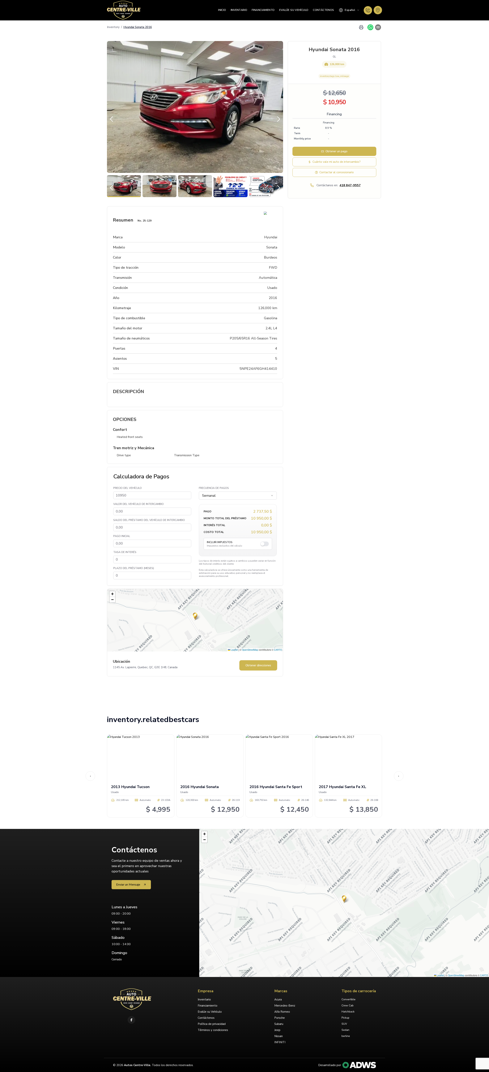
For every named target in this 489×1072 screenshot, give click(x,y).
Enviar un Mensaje (128, 885)
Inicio (222, 10)
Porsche (279, 1018)
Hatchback (348, 1011)
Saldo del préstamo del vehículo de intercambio (149, 520)
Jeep (277, 1030)
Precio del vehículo (127, 488)
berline (346, 1036)
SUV (344, 1024)
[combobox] (349, 10)
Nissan (278, 1036)
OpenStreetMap (250, 649)
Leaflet (234, 649)
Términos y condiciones (213, 1030)
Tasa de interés (124, 552)
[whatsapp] (369, 27)
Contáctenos (323, 10)
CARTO (278, 649)
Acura (278, 999)
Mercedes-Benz (284, 1006)
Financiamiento (263, 10)
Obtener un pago (336, 151)
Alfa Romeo (282, 1012)
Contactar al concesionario (336, 172)
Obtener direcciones (258, 665)
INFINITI (279, 1042)
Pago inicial (121, 536)
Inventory (113, 27)
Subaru (278, 1024)
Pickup (345, 1018)
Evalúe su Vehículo (293, 10)
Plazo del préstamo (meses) (133, 568)
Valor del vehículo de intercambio (138, 504)
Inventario (239, 10)
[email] (377, 27)
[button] (195, 616)
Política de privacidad (212, 1024)
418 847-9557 (350, 185)
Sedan (345, 1030)
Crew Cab (348, 1005)
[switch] (264, 544)
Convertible (348, 999)
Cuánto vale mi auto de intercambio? (337, 162)
